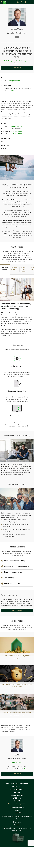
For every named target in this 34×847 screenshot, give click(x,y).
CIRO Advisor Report (17, 789)
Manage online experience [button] (17, 804)
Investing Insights (17, 786)
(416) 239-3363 (16, 131)
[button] (13, 561)
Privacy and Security (17, 807)
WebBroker (17, 798)
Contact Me (17, 67)
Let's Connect (17, 610)
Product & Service (17, 795)
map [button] (12, 90)
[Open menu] (3, 2)
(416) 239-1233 (14, 81)
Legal (17, 810)
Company (17, 792)
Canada (17, 825)
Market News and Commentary (17, 783)
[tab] (5, 269)
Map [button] (25, 769)
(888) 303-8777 (16, 126)
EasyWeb (17, 801)
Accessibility (17, 813)
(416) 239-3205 (16, 134)
